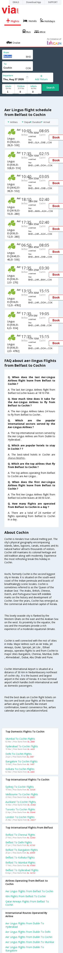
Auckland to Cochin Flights (20, 802)
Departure (8, 75)
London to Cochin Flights (19, 817)
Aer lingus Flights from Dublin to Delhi (27, 931)
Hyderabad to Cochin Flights (21, 746)
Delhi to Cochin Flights (18, 754)
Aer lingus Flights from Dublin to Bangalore (24, 948)
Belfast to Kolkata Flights (20, 857)
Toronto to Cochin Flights (20, 809)
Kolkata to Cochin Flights (19, 769)
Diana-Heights (16, 458)
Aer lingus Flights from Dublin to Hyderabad (24, 925)
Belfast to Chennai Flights (20, 834)
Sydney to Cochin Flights (19, 786)
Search (50, 87)
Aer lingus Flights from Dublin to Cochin (28, 937)
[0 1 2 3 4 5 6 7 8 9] (21, 91)
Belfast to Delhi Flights (18, 842)
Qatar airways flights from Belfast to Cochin (27, 903)
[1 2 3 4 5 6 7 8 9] (8, 91)
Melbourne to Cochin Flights (21, 794)
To (5, 63)
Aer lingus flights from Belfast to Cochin (29, 891)
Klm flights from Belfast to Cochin (25, 896)
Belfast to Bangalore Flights (21, 850)
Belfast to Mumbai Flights (20, 862)
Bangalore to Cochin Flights (21, 761)
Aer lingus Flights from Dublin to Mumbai (29, 942)
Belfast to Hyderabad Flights (21, 870)
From (6, 52)
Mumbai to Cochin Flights (20, 738)
